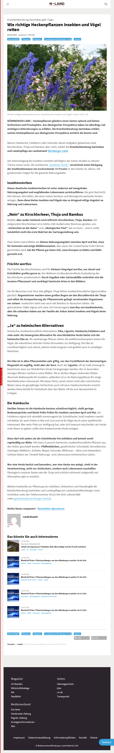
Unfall (23, 550)
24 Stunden (17, 684)
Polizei (23, 563)
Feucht (40, 550)
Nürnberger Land (58, 151)
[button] (82, 638)
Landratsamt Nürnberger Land (58, 39)
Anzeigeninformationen (23, 722)
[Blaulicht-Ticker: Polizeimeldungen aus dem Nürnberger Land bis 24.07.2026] (13, 612)
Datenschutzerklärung (39, 737)
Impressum (19, 737)
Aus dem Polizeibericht (30, 544)
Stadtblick (16, 696)
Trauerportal (63, 696)
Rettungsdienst (46, 563)
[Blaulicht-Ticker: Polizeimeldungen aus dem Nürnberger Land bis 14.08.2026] (13, 562)
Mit (12, 692)
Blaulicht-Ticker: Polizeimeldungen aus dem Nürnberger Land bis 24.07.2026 (53, 610)
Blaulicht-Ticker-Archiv (28, 580)
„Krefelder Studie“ (59, 165)
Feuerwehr (33, 550)
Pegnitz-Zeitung (19, 717)
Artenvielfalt (13, 39)
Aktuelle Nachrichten (1, 376)
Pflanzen (26, 39)
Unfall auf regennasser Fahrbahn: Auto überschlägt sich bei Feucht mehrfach (53, 546)
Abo (13, 726)
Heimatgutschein (65, 684)
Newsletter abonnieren (51, 508)
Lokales (20, 644)
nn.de (60, 692)
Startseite (11, 644)
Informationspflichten (65, 737)
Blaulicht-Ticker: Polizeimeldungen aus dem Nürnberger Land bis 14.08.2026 (53, 560)
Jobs (59, 688)
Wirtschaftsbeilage (20, 688)
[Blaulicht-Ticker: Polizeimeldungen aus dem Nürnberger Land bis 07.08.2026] (13, 579)
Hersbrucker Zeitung (21, 713)
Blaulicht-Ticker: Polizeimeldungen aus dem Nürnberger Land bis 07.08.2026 (53, 577)
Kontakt (83, 737)
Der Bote (15, 709)
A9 (27, 550)
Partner (94, 737)
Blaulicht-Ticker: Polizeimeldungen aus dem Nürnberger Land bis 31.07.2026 (53, 593)
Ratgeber (37, 39)
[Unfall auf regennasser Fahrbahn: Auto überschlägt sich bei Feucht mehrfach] (13, 546)
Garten (77, 39)
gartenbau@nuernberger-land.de (32, 498)
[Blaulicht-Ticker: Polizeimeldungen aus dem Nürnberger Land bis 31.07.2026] (13, 595)
